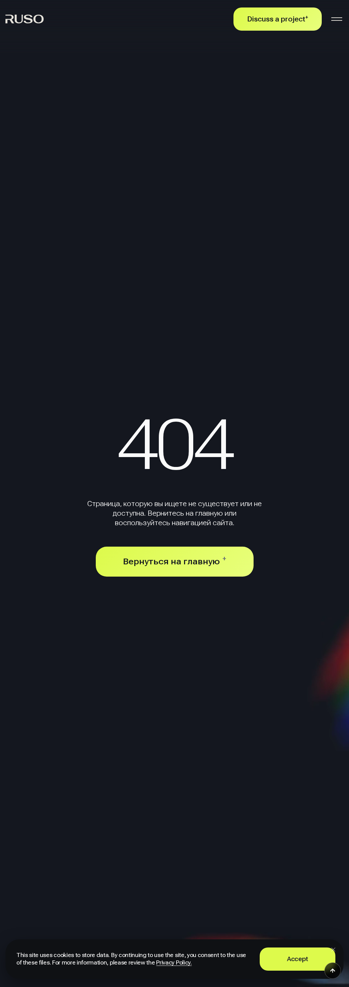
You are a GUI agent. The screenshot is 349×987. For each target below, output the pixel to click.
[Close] (333, 949)
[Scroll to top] (332, 970)
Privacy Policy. (174, 962)
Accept (297, 958)
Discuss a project (277, 19)
